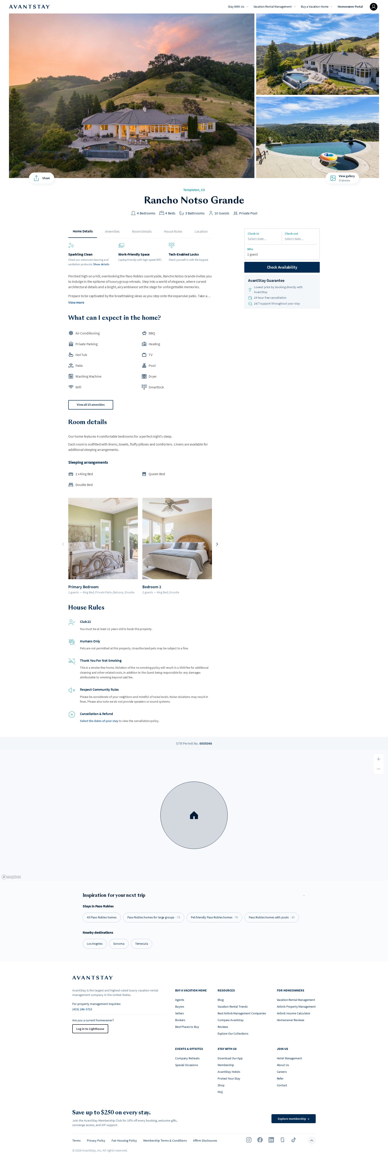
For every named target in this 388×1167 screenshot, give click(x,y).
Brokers (180, 1020)
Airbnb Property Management (296, 1006)
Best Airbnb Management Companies (242, 1013)
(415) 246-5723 (82, 1009)
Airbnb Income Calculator (294, 1013)
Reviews (223, 1027)
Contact (282, 1085)
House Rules (173, 231)
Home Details (83, 231)
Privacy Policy (96, 1140)
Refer (280, 1078)
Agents (179, 1000)
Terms (76, 1140)
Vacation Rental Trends (233, 1006)
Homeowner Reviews (290, 1020)
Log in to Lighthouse (90, 1029)
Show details (101, 264)
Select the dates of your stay (99, 721)
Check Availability (282, 267)
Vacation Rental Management (273, 6)
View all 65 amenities (91, 405)
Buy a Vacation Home (314, 6)
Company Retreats (187, 1058)
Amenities (112, 231)
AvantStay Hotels (229, 1072)
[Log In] (373, 6)
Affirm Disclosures (205, 1140)
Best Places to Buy (187, 1027)
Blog (220, 1000)
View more (76, 302)
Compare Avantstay (231, 1020)
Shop (221, 1085)
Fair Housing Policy (124, 1140)
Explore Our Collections (233, 1033)
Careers (282, 1072)
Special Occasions (186, 1065)
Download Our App (230, 1058)
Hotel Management (289, 1058)
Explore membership (293, 1119)
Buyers (179, 1006)
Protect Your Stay (229, 1078)
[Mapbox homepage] (11, 877)
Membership (226, 1065)
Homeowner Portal (350, 6)
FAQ (220, 1092)
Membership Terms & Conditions (165, 1140)
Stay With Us (236, 6)
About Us (283, 1065)
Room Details (142, 231)
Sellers (179, 1013)
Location (201, 231)
